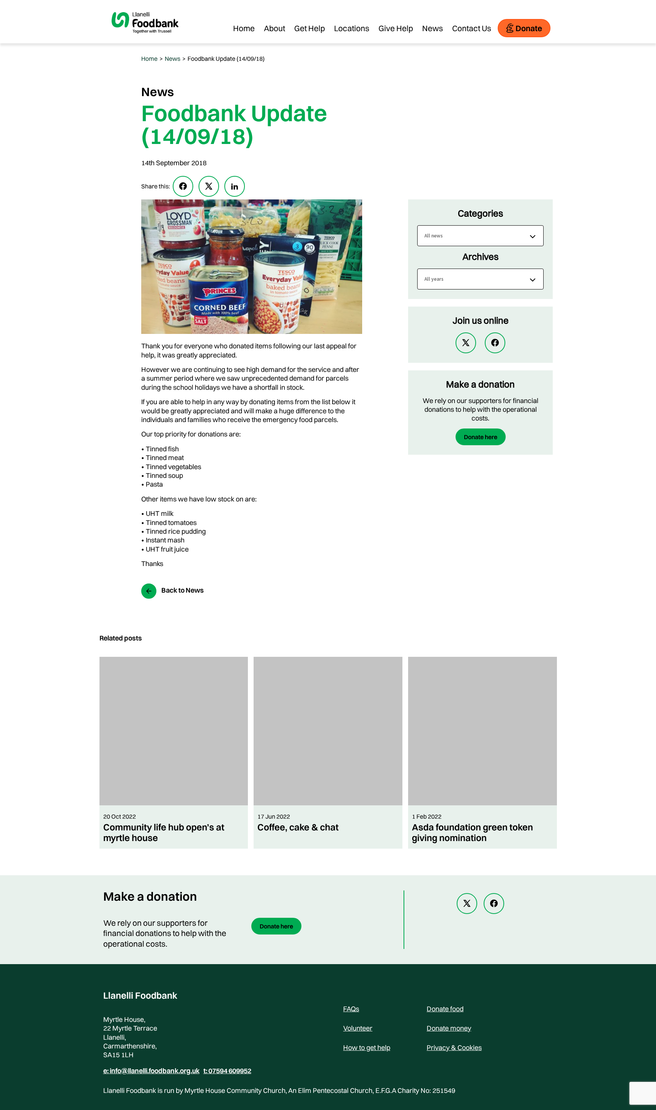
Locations (351, 28)
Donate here (480, 437)
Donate (529, 28)
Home (244, 28)
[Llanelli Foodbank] (145, 39)
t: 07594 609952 (227, 1071)
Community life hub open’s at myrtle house (163, 832)
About (274, 28)
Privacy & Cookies (454, 1047)
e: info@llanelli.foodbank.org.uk (151, 1071)
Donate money (449, 1028)
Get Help (309, 28)
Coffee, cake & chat (298, 827)
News (432, 28)
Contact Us (471, 28)
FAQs (351, 1008)
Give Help (395, 28)
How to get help (366, 1047)
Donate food (445, 1008)
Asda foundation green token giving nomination (472, 832)
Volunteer (357, 1028)
